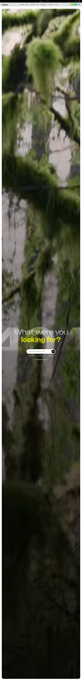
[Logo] (5, 4)
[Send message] (53, 351)
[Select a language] (79, 1)
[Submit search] (76, 1)
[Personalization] (79, 4)
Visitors (41, 1)
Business (47, 1)
